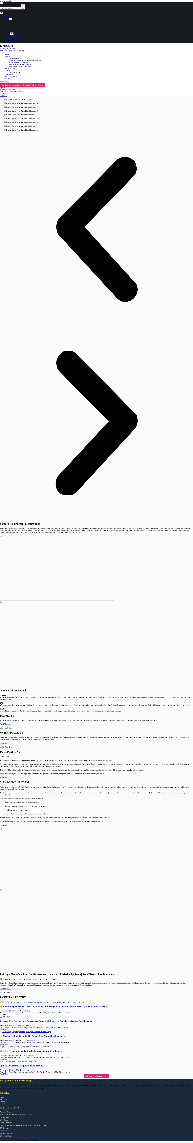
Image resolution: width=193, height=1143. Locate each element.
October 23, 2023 (22, 1040)
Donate (2, 1101)
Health (28, 1070)
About (6, 56)
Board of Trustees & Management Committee (25, 60)
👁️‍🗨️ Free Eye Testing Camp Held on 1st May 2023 (22, 1066)
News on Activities (11, 76)
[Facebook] (1, 47)
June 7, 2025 (21, 1025)
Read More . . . (5, 724)
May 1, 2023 (21, 1070)
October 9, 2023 (22, 1055)
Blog (28, 1011)
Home (6, 54)
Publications (8, 74)
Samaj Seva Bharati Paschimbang (12, 51)
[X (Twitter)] (12, 47)
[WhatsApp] (6, 47)
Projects (7, 70)
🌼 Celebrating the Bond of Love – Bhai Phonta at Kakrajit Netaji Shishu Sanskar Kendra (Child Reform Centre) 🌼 (54, 1006)
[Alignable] (9, 47)
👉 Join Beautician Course (96, 1076)
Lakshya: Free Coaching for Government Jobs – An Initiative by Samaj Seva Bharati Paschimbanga (46, 1021)
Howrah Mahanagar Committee (20, 66)
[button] (96, 229)
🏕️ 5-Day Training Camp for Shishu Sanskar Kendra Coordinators (31, 1051)
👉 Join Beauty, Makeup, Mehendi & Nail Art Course (22, 85)
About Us (3, 1099)
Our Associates (9, 68)
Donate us (3, 87)
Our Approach (14, 58)
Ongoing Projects (15, 72)
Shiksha (28, 1025)
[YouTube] (4, 47)
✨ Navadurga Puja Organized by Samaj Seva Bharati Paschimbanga (32, 1036)
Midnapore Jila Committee (18, 62)
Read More (4, 743)
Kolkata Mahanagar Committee (20, 64)
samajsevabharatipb (9, 1011)
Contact (7, 78)
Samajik (32, 1040)
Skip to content (5, 1)
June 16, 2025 (21, 1011)
